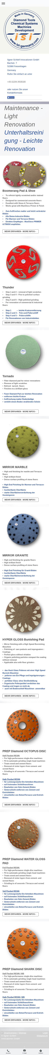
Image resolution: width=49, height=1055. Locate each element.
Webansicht (42, 1036)
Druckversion (10, 1033)
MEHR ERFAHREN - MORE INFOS (20, 231)
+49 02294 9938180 (16, 82)
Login (45, 1033)
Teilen (11, 98)
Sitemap (22, 1033)
